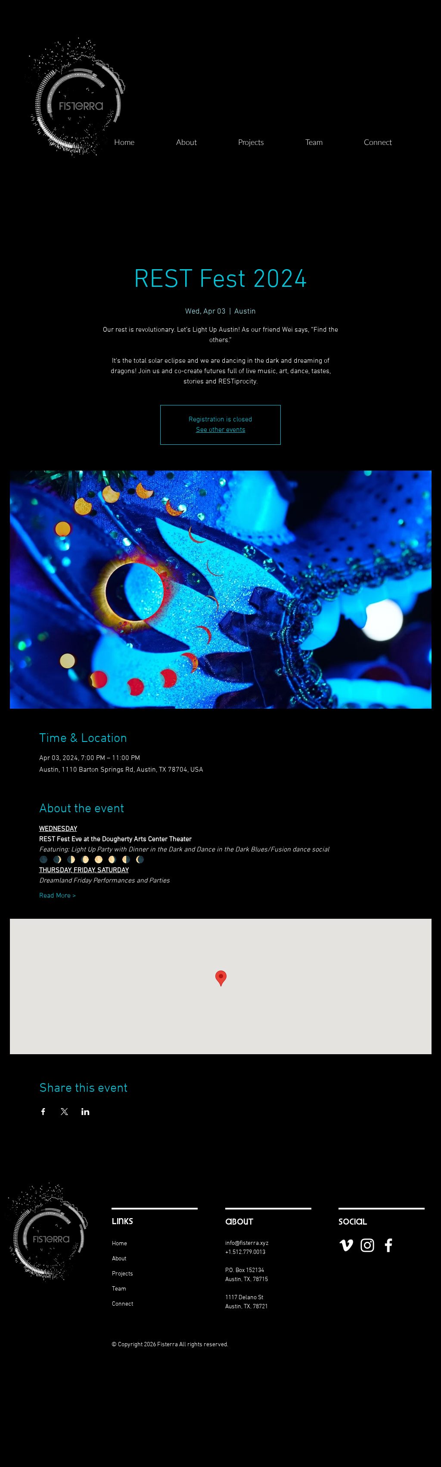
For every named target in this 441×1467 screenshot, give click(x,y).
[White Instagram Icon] (367, 1245)
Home (119, 1243)
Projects (122, 1274)
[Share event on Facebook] (43, 1111)
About (119, 1259)
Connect (122, 1304)
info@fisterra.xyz (247, 1243)
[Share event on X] (64, 1111)
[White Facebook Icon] (388, 1245)
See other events (220, 430)
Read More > (57, 896)
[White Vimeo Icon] (346, 1245)
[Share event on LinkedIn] (85, 1111)
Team (119, 1289)
